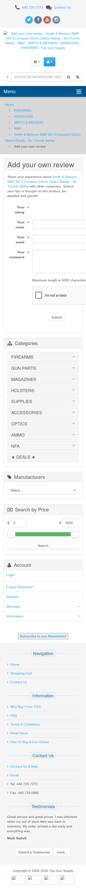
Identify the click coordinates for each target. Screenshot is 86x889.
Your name (20, 224)
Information (14, 616)
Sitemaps (13, 606)
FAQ (13, 715)
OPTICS (19, 423)
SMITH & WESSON (28, 122)
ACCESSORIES (26, 412)
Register (12, 597)
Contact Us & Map (24, 766)
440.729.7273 (32, 7)
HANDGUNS (23, 116)
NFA (15, 446)
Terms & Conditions (25, 724)
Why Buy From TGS (25, 707)
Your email (20, 239)
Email (14, 775)
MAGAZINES (23, 379)
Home (9, 104)
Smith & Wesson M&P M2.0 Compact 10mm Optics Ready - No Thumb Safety (42, 181)
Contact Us (62, 7)
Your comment (16, 254)
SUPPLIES (21, 401)
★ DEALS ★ (23, 457)
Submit (56, 317)
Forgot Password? (20, 587)
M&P (17, 128)
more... (62, 843)
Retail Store (19, 733)
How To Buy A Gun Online (29, 742)
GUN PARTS (23, 368)
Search (43, 546)
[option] (47, 823)
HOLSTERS (22, 390)
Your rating (19, 209)
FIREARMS (22, 110)
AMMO (18, 434)
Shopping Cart (21, 673)
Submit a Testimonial (34, 843)
